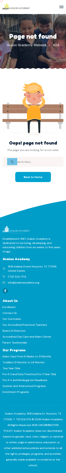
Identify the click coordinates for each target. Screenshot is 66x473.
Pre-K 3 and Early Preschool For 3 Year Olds (29, 374)
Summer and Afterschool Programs (24, 386)
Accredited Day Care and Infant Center (27, 336)
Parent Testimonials (15, 342)
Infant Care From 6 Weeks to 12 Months (27, 356)
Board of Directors (14, 331)
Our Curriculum (12, 319)
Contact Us (10, 313)
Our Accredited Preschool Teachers (25, 325)
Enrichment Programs (16, 392)
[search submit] (12, 161)
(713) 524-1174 (17, 276)
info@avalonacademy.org (23, 282)
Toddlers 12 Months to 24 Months (24, 362)
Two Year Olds (11, 368)
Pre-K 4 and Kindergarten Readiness (25, 380)
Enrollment (9, 307)
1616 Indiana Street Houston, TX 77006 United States (32, 269)
